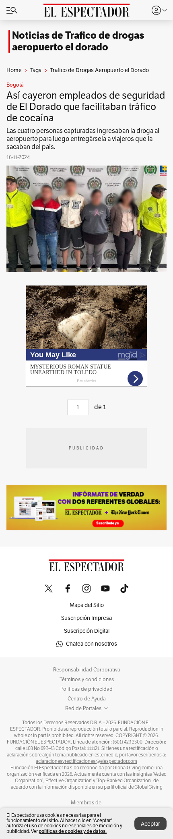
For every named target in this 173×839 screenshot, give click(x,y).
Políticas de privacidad (86, 689)
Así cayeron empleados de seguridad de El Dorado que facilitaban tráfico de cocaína (85, 106)
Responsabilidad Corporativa (86, 670)
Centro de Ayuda (87, 699)
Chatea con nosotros (91, 643)
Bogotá (15, 85)
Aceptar (150, 823)
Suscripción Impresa (86, 618)
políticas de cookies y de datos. (73, 831)
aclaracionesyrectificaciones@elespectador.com (86, 761)
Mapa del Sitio (87, 605)
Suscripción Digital (86, 631)
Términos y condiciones (87, 679)
